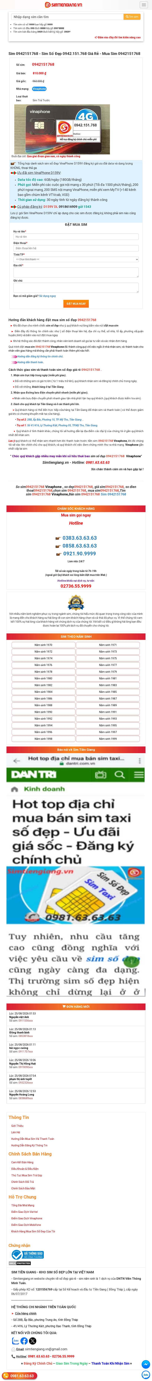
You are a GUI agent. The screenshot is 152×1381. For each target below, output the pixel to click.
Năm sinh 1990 (43, 712)
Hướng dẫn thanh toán (30, 362)
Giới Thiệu (17, 1125)
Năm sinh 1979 (108, 671)
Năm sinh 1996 (43, 732)
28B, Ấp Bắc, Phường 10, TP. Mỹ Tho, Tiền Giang (54, 419)
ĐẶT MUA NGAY (76, 303)
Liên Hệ (15, 1132)
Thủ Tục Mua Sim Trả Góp (26, 1175)
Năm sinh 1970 (43, 644)
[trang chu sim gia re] (63, 4)
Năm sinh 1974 (43, 658)
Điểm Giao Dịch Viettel (24, 1211)
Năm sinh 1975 (108, 658)
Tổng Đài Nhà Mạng (22, 1205)
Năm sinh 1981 (108, 678)
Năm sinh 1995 (108, 725)
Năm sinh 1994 (43, 725)
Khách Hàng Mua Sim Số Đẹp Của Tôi (33, 1231)
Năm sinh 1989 (108, 705)
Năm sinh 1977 (108, 665)
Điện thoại (20, 243)
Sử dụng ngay (47, 295)
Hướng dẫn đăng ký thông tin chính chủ (40, 356)
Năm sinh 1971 (108, 644)
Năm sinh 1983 (108, 685)
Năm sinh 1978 (43, 671)
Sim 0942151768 (113, 494)
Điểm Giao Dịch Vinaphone (26, 1218)
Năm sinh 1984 (43, 691)
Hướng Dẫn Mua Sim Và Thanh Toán (32, 1138)
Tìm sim (133, 16)
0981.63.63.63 (22, 1376)
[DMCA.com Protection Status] (20, 1263)
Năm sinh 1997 (108, 732)
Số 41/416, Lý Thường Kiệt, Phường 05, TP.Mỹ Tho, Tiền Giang (62, 425)
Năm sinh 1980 (43, 678)
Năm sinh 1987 (108, 698)
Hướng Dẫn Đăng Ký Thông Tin (29, 1145)
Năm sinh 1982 (43, 685)
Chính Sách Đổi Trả (22, 1181)
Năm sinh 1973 (108, 651)
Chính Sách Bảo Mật (23, 1188)
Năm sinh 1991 (108, 712)
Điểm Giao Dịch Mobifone (26, 1224)
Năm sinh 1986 (43, 698)
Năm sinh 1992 (43, 718)
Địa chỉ (18, 265)
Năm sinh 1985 (108, 691)
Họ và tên (19, 231)
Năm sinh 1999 (108, 738)
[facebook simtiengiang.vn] (146, 1364)
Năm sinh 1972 (43, 651)
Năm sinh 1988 (43, 705)
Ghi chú (17, 280)
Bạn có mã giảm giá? (34, 295)
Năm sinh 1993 (108, 718)
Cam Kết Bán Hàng (22, 1162)
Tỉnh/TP (19, 254)
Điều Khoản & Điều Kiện (25, 1168)
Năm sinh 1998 (43, 738)
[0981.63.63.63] (146, 1375)
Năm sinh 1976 (43, 665)
